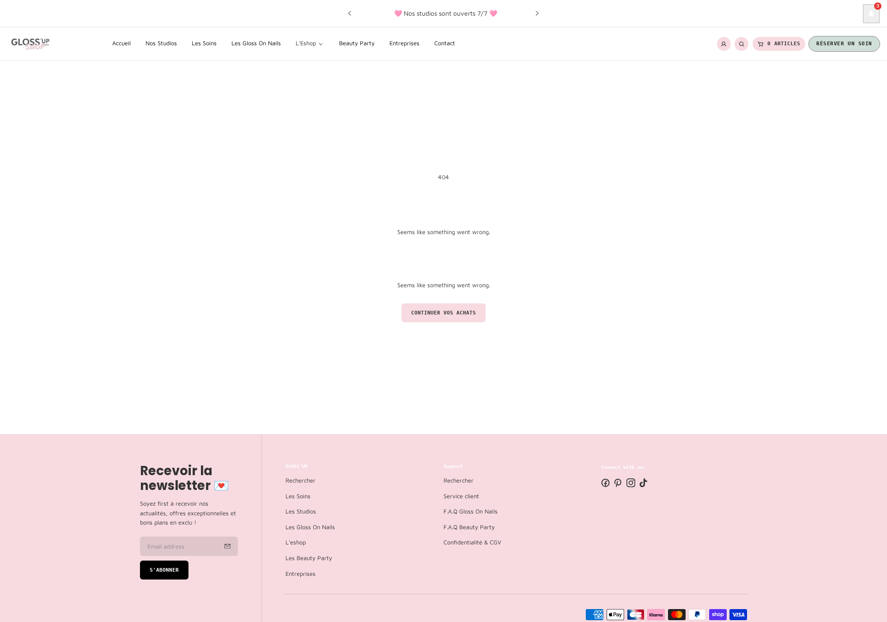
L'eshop (296, 542)
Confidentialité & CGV (472, 542)
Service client (461, 496)
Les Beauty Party (309, 558)
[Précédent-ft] (227, 546)
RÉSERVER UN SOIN (844, 44)
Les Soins (298, 496)
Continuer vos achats (443, 313)
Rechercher (301, 480)
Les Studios (301, 511)
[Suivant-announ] (537, 13)
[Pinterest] (618, 482)
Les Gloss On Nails (310, 527)
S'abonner (164, 570)
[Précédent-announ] (349, 13)
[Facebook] (605, 482)
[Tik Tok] (643, 482)
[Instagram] (630, 482)
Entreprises (301, 573)
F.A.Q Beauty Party (469, 527)
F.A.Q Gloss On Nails (471, 511)
